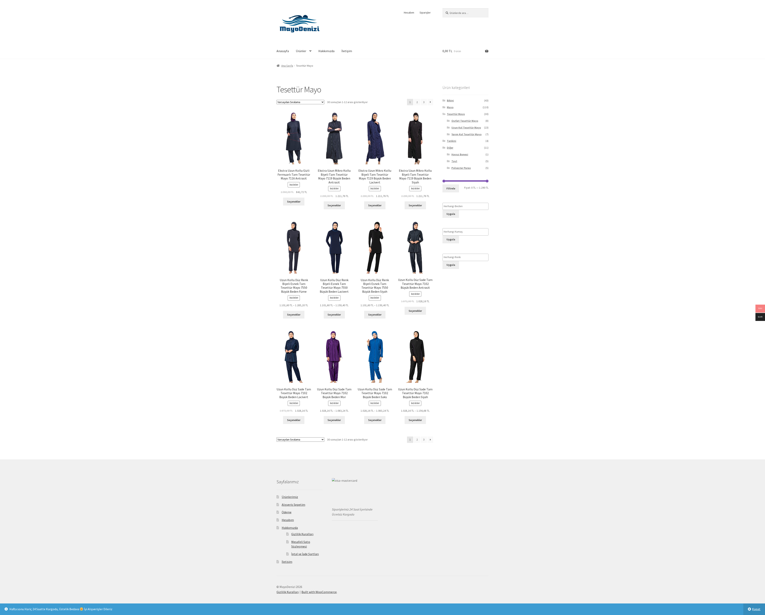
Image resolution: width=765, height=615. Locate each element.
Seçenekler (293, 201)
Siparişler (425, 12)
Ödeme (286, 512)
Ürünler (301, 51)
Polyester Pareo (461, 168)
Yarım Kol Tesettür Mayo (466, 134)
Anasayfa (283, 51)
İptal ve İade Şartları (305, 554)
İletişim (346, 51)
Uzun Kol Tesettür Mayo (466, 127)
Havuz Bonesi (459, 154)
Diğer (450, 147)
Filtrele (450, 188)
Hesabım (409, 12)
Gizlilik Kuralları (302, 534)
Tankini (451, 141)
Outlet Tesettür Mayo (464, 121)
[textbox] (466, 206)
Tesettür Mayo (456, 114)
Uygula (450, 214)
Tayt (454, 161)
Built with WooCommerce (319, 592)
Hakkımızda (326, 51)
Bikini (450, 100)
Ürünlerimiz (290, 497)
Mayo (450, 107)
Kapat (756, 609)
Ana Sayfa (287, 65)
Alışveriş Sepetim (293, 505)
